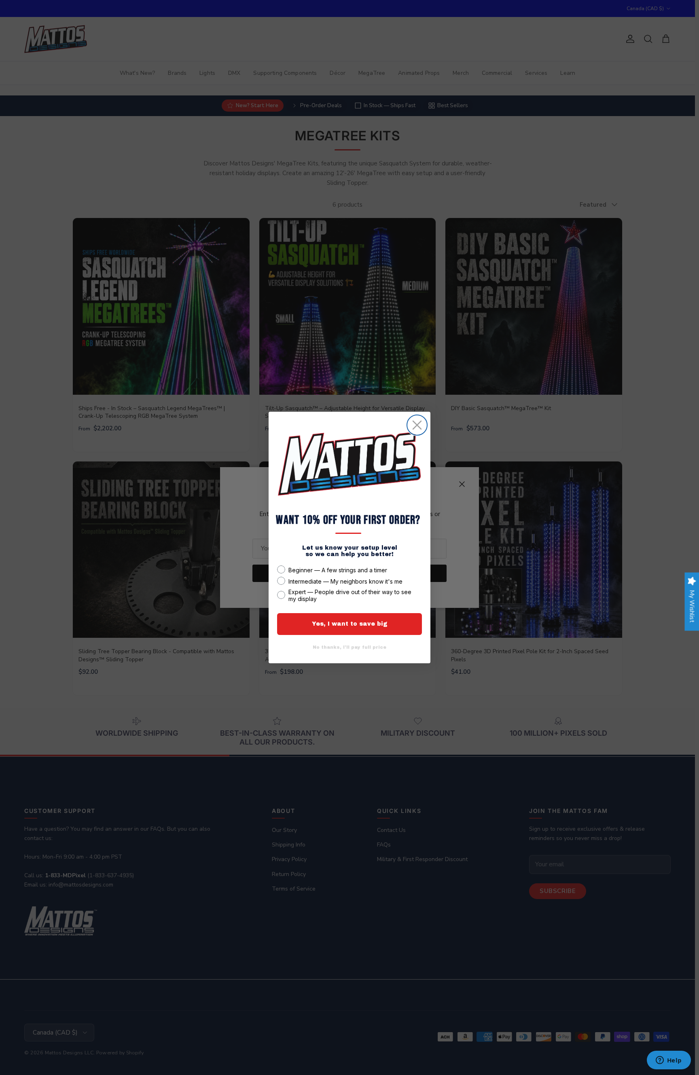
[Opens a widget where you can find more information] (668, 1061)
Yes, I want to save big (350, 624)
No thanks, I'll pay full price (349, 647)
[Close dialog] (417, 425)
